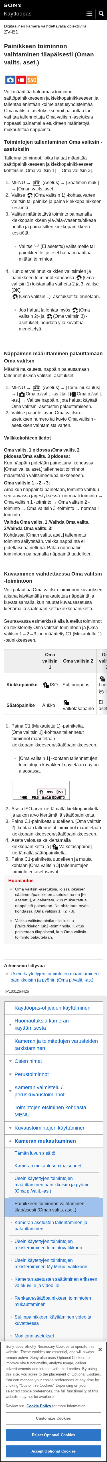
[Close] (100, 1349)
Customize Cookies (53, 1418)
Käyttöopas (18, 14)
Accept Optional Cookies (53, 1451)
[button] (102, 14)
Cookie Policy (39, 1406)
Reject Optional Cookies (53, 1435)
